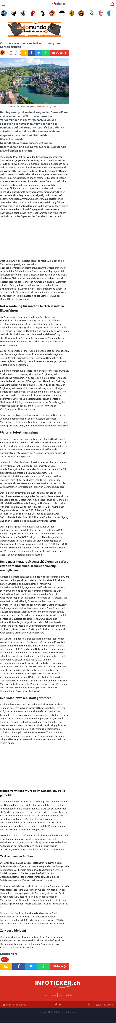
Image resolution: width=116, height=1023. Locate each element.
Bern (4, 959)
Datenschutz (65, 994)
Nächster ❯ (59, 52)
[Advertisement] (34, 239)
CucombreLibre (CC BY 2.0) (48, 106)
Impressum (50, 994)
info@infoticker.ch (15, 1004)
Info (58, 4)
